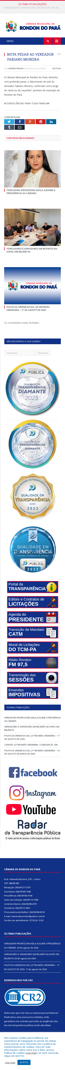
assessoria (27, 1017)
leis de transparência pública (19, 1025)
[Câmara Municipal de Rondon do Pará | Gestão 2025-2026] (32, 26)
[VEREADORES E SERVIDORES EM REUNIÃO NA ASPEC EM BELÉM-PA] (32, 227)
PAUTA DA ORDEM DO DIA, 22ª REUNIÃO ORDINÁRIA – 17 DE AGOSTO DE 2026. (28, 308)
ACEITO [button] (24, 1062)
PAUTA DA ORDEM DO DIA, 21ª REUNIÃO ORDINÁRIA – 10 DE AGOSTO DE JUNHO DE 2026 (32, 752)
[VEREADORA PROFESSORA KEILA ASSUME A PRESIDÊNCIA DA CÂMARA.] (32, 168)
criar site (24, 1012)
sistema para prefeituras (45, 1012)
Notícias (56, 68)
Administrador (16, 68)
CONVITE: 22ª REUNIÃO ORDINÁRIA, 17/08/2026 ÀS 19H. (31, 744)
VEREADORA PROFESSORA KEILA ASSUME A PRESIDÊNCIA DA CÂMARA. (31, 192)
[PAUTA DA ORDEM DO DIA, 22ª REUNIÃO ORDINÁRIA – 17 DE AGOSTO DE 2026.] (32, 285)
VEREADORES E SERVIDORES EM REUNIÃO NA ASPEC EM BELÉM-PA (33, 7)
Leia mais (31, 1052)
